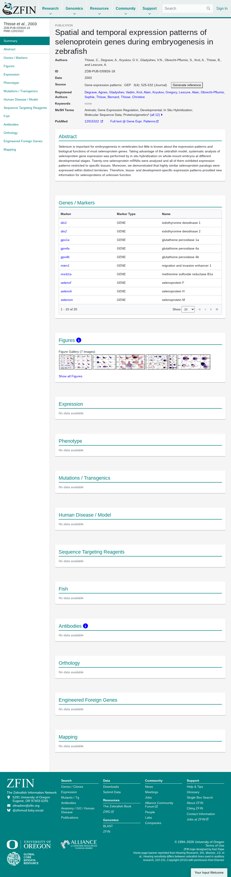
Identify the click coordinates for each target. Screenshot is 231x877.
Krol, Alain (143, 92)
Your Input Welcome (209, 872)
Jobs (148, 797)
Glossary (193, 792)
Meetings (151, 792)
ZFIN (106, 831)
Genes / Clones (72, 786)
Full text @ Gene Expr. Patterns (132, 121)
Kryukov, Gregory (164, 92)
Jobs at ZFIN (196, 819)
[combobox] (187, 8)
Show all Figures (70, 376)
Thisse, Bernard (107, 97)
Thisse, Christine (133, 97)
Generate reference (187, 85)
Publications (69, 817)
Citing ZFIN (195, 808)
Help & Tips (195, 786)
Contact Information (201, 814)
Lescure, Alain (189, 92)
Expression (69, 792)
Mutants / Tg (70, 797)
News (149, 786)
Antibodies (68, 803)
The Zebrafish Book (117, 806)
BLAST (108, 826)
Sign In (222, 8)
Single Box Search (200, 797)
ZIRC (107, 811)
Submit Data (112, 792)
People (150, 812)
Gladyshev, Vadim (122, 92)
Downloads (111, 786)
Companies (153, 823)
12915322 (92, 121)
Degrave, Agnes (96, 92)
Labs (148, 817)
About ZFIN (195, 803)
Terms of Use (214, 845)
